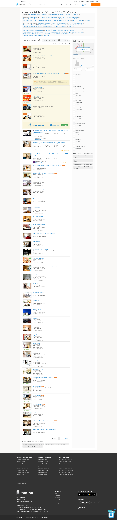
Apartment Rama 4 (21, 474)
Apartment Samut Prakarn (44, 465)
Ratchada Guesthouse (38, 274)
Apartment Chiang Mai (43, 461)
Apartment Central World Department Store (33, 30)
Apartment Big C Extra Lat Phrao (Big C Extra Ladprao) (70, 28)
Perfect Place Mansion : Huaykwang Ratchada (44, 429)
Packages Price (90, 1)
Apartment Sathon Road (22, 467)
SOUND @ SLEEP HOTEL (39, 224)
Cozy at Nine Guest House (39, 360)
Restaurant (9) (78, 148)
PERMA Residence (37, 198)
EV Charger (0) (78, 150)
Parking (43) (77, 132)
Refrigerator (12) (78, 97)
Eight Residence (37, 386)
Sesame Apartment (37, 309)
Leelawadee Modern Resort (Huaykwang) (43, 420)
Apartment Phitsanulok (43, 472)
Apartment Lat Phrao (21, 480)
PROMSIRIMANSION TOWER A (40, 249)
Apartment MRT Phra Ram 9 (56, 14)
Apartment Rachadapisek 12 (29, 24)
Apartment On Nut (21, 465)
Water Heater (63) (79, 102)
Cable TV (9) (78, 95)
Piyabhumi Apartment (38, 292)
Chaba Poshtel (36, 342)
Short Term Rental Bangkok (65, 459)
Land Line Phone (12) (79, 88)
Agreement (57, 495)
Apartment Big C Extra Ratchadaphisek (45, 28)
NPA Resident (36, 283)
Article (75, 1)
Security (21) (78, 125)
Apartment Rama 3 (21, 476)
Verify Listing (58, 497)
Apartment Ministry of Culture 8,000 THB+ (33, 446)
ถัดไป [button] (66, 438)
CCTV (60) (77, 127)
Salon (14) (77, 141)
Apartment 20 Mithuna (77, 20)
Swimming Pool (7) (79, 134)
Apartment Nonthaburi (43, 463)
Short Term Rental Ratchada (65, 467)
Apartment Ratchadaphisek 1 (44, 24)
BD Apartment (36, 325)
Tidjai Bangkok (36, 207)
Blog (56, 493)
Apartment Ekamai (21, 461)
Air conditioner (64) (79, 90)
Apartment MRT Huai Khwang (71, 14)
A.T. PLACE (35, 104)
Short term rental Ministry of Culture (52, 40)
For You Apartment (37, 64)
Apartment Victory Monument (23, 478)
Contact (57, 503)
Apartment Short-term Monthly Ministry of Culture (83, 167)
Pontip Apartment (37, 351)
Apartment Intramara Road (71, 18)
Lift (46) (77, 143)
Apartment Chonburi (42, 474)
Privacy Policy (58, 501)
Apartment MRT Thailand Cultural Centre (38, 14)
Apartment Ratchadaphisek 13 (59, 24)
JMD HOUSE (36, 46)
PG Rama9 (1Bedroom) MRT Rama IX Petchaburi (44, 233)
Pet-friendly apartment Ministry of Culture (82, 156)
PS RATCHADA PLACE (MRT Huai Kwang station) (45, 265)
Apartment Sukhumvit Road (23, 459)
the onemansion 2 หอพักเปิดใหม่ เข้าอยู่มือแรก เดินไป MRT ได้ (47, 165)
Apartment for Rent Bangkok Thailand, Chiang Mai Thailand (23, 4)
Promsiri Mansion (37, 241)
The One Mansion (37, 403)
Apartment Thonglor (21, 463)
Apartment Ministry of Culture (31, 40)
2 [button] (61, 438)
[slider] (80, 66)
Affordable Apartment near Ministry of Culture (33, 443)
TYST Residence (37, 113)
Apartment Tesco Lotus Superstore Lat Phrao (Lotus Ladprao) (60, 30)
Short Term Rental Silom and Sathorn (67, 463)
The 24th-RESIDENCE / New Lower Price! (43, 55)
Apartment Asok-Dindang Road (45, 20)
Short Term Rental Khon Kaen (66, 474)
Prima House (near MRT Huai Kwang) (42, 180)
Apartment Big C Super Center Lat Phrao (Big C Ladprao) (57, 33)
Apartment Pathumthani (43, 467)
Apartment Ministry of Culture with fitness (82, 160)
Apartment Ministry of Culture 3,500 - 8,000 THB (57, 443)
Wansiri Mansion (37, 412)
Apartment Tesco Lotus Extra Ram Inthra (32, 33)
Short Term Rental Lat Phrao (65, 465)
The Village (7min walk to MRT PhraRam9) (43, 377)
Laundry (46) (78, 139)
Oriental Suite (36, 300)
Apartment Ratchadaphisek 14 (75, 24)
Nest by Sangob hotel (38, 189)
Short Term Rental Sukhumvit (65, 461)
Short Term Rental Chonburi (65, 472)
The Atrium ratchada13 (38, 216)
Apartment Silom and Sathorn (23, 472)
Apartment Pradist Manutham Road (54, 18)
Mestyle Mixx (36, 95)
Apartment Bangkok (42, 459)
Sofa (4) (77, 111)
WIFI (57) (77, 104)
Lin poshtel (35, 334)
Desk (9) (77, 113)
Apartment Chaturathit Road (29, 20)
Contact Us (81, 1)
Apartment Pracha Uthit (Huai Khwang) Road (33, 18)
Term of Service (59, 499)
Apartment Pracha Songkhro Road (61, 20)
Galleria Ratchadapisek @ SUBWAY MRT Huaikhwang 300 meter (49, 73)
